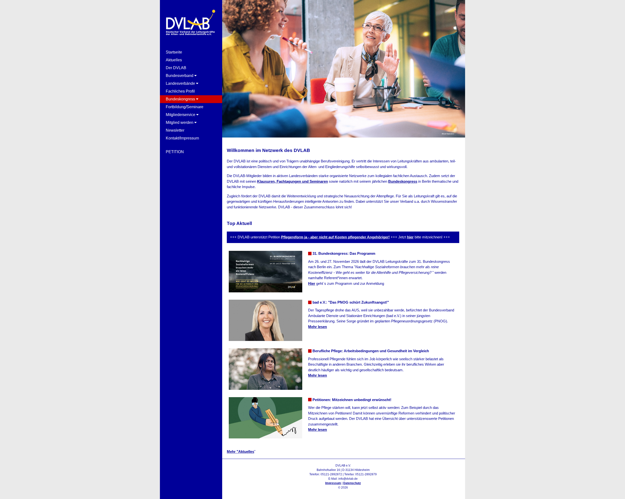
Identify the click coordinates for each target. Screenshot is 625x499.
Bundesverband (180, 76)
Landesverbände (181, 83)
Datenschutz (352, 483)
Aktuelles (174, 60)
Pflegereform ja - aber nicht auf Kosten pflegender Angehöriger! (323, 237)
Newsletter (175, 130)
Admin (343, 492)
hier (398, 237)
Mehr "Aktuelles (240, 451)
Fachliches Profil (180, 91)
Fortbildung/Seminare (184, 107)
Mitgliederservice (181, 115)
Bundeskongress (181, 99)
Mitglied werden (180, 122)
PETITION (175, 152)
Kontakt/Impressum (182, 138)
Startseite (174, 52)
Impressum (333, 483)
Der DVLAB (176, 68)
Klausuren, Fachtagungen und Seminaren (292, 181)
